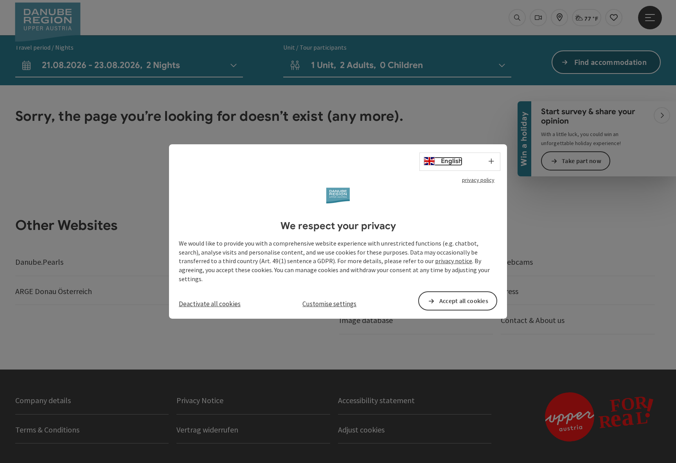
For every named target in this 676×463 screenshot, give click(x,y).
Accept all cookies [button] (463, 301)
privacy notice (453, 261)
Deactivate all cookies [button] (210, 304)
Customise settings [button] (329, 304)
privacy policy (478, 179)
